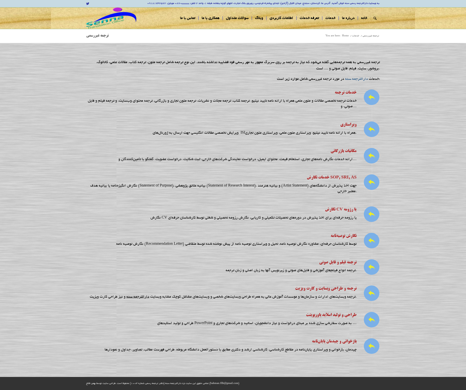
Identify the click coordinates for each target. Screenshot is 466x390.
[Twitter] (87, 3)
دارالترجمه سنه (356, 79)
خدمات (355, 36)
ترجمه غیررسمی (97, 36)
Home (345, 36)
